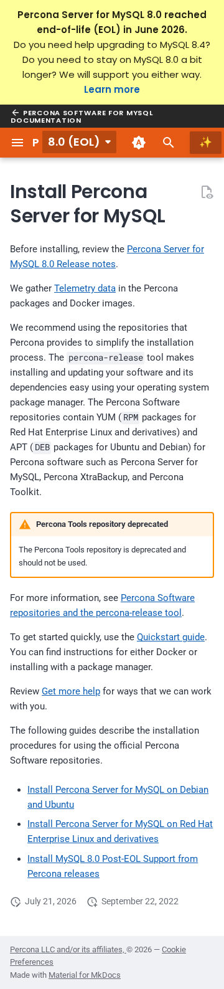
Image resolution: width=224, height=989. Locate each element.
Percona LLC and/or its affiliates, (68, 949)
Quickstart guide (171, 637)
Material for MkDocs (85, 975)
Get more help (71, 691)
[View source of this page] (206, 191)
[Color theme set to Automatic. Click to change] (138, 142)
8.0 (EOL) (74, 141)
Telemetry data (85, 288)
